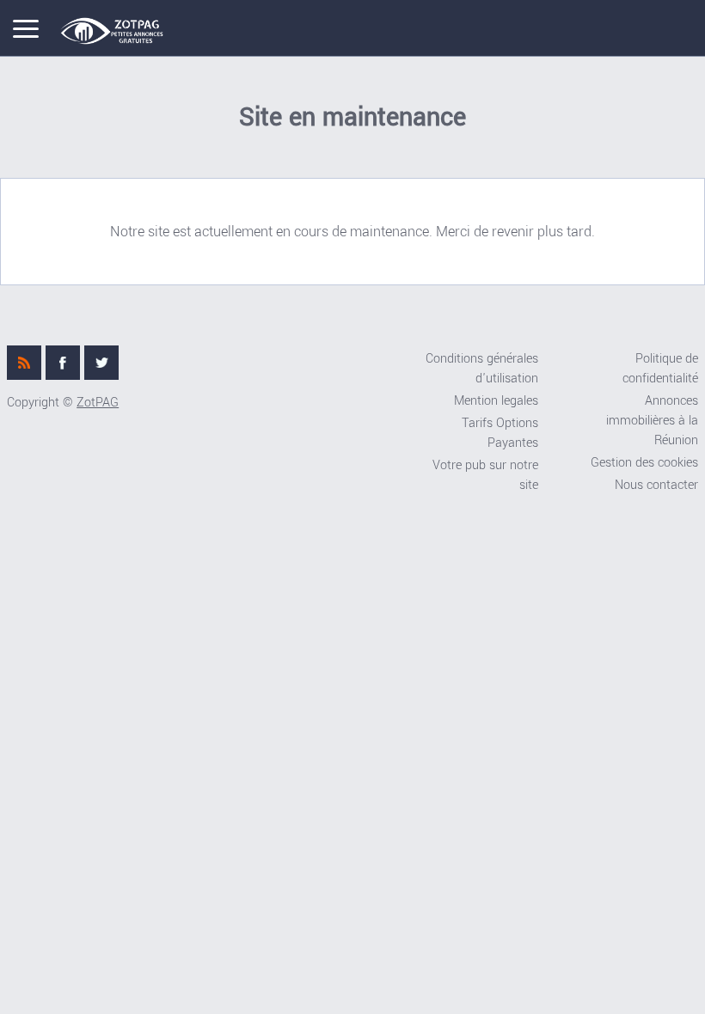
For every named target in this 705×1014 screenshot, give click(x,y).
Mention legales (496, 401)
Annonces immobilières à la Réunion (652, 420)
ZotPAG (98, 403)
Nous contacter (656, 485)
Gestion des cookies (644, 463)
